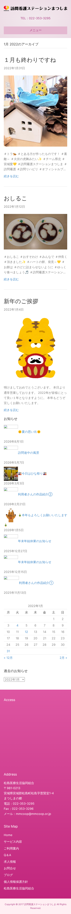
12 (26, 632)
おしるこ (15, 198)
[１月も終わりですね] (35, 111)
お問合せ (10, 868)
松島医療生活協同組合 (19, 888)
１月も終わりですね (30, 59)
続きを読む (11, 176)
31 (8, 651)
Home (8, 835)
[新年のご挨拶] (35, 348)
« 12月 (8, 658)
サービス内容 (13, 841)
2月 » (63, 658)
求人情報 (10, 861)
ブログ (8, 875)
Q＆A (7, 855)
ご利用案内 (11, 848)
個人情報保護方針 (16, 882)
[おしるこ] (35, 231)
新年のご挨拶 (21, 301)
